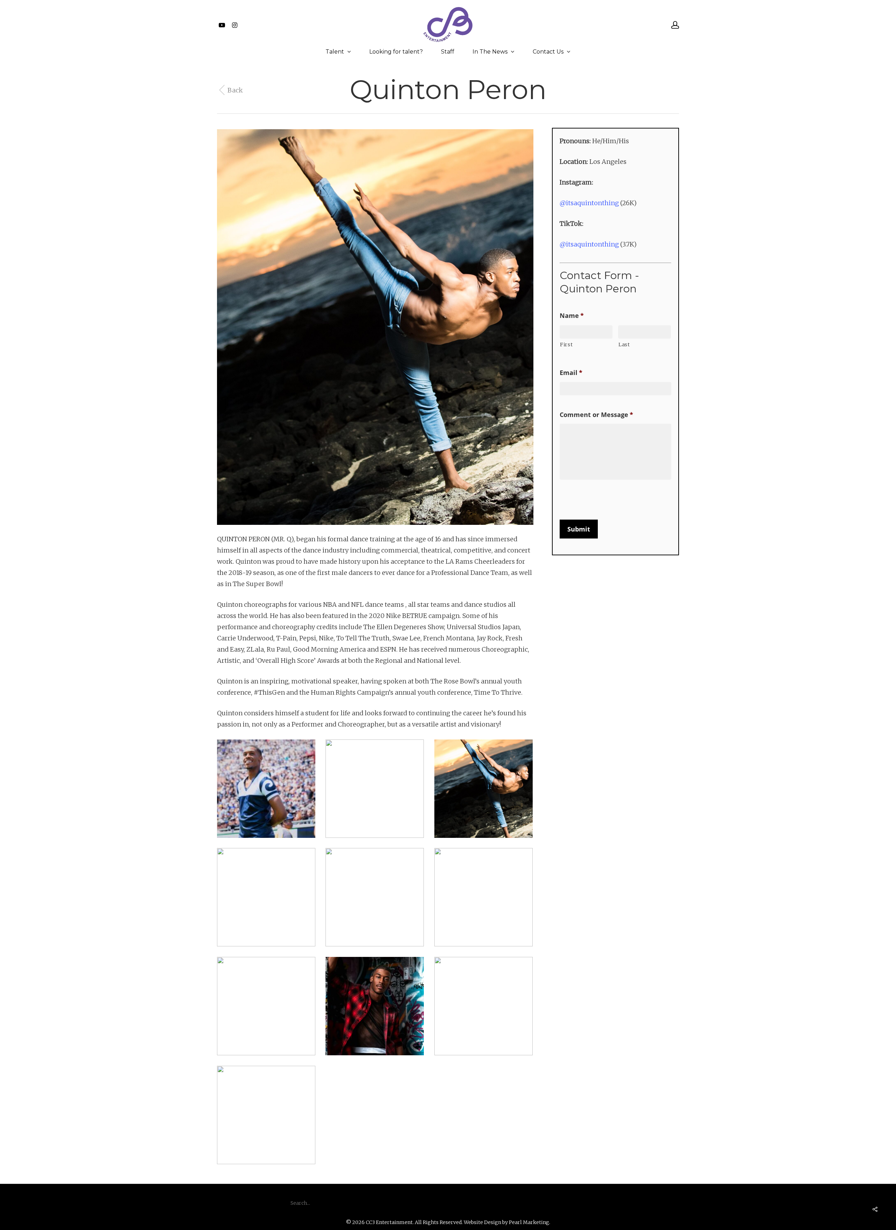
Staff (447, 52)
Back (235, 90)
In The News (489, 52)
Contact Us (548, 52)
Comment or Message (596, 415)
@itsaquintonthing (589, 203)
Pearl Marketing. (529, 1222)
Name (572, 316)
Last (624, 344)
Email (571, 373)
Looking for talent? (396, 52)
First (566, 344)
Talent (335, 52)
